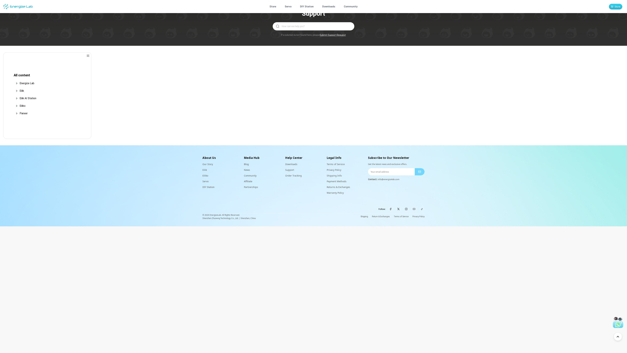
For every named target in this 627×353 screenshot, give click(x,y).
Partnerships (251, 187)
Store (273, 6)
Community (351, 6)
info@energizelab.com (388, 179)
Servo (288, 6)
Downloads (328, 6)
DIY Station (307, 6)
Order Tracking (293, 175)
